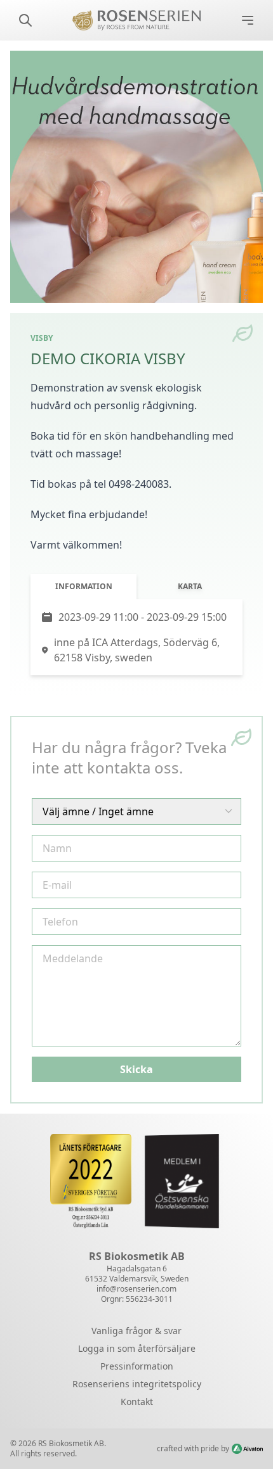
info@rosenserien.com (136, 1288)
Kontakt (137, 1402)
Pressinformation (136, 1366)
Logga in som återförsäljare (137, 1348)
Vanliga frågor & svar (136, 1331)
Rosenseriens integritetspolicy (136, 1384)
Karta (190, 586)
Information (83, 586)
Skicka (136, 1069)
